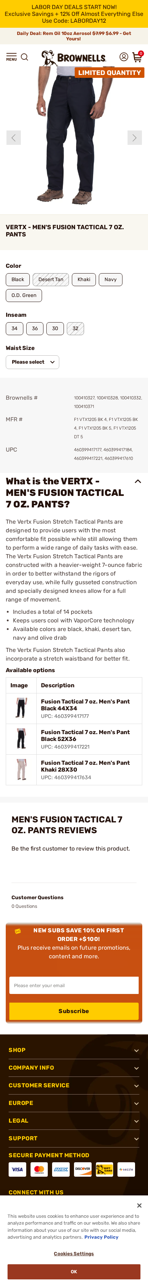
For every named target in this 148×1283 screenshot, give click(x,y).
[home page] (74, 58)
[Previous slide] (13, 137)
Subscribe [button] (74, 1011)
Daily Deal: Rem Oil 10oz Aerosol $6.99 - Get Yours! (74, 36)
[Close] (139, 1205)
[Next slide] (135, 137)
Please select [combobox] (28, 362)
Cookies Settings (74, 1253)
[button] (11, 57)
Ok (74, 1271)
